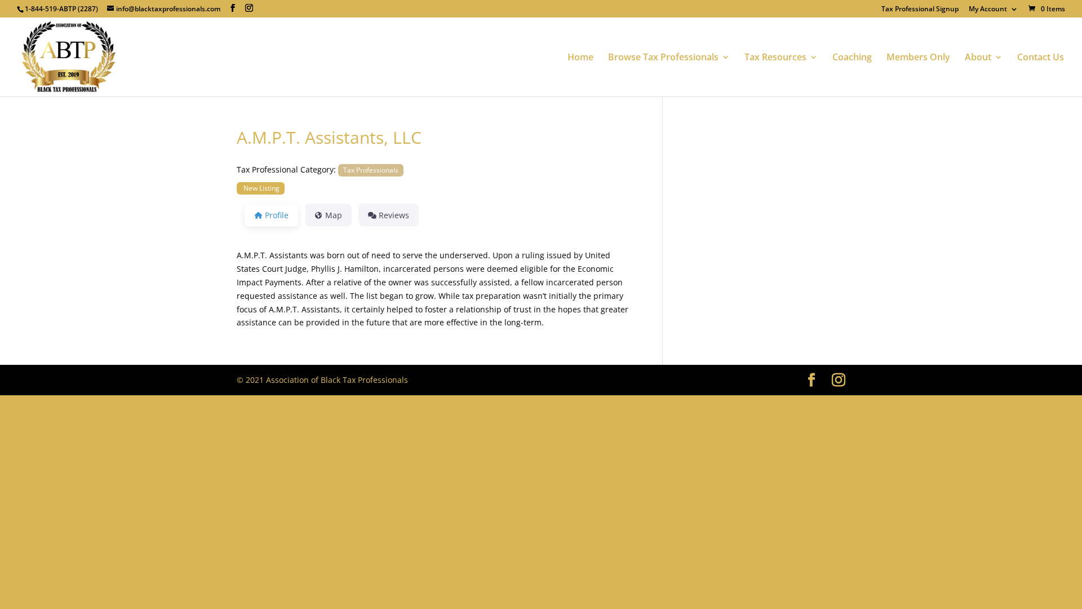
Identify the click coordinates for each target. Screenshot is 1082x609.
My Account (988, 10)
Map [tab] (333, 215)
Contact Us (1040, 58)
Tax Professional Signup (920, 10)
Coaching (852, 58)
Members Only (918, 58)
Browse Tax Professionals (663, 58)
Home (580, 58)
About (978, 58)
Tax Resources (775, 58)
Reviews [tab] (394, 215)
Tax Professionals (370, 169)
